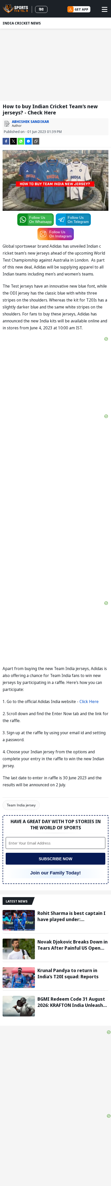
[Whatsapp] (21, 140)
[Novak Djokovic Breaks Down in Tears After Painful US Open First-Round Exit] (19, 949)
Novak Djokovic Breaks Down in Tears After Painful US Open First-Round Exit (72, 945)
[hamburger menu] (104, 9)
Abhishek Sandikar (30, 121)
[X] (13, 140)
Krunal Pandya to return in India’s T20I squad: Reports (68, 973)
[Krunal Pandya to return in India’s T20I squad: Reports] (19, 977)
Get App (81, 9)
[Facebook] (6, 140)
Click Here (89, 701)
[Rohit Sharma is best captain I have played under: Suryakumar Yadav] (19, 920)
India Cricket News (22, 23)
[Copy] (36, 141)
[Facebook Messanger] (28, 140)
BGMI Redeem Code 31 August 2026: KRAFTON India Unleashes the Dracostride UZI (72, 1002)
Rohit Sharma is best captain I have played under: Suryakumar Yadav (71, 916)
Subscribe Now (55, 859)
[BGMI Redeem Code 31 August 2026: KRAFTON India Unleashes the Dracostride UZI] (19, 1006)
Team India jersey (21, 805)
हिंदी (41, 9)
